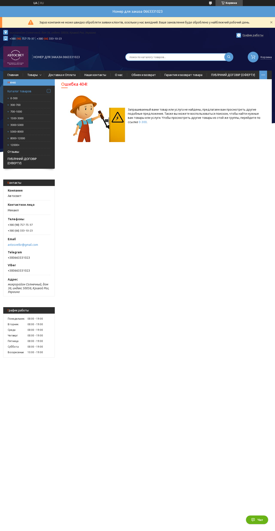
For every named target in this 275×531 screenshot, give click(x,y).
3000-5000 (16, 124)
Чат (260, 520)
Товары (32, 74)
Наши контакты (95, 74)
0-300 (13, 98)
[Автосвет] (15, 56)
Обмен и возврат (143, 74)
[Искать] (228, 57)
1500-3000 (16, 118)
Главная (13, 74)
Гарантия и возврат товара (183, 74)
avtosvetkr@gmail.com (23, 244)
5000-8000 (16, 131)
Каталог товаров (19, 91)
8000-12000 (17, 138)
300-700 (15, 104)
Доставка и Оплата (62, 74)
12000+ (15, 144)
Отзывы (13, 151)
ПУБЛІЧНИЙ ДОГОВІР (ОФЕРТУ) (233, 74)
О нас (119, 74)
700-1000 (16, 111)
